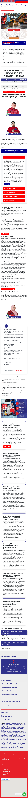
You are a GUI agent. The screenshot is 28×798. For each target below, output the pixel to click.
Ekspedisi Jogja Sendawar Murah (10, 690)
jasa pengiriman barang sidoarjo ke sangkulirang (13, 733)
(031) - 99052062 (14, 665)
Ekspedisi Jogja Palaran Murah (9, 694)
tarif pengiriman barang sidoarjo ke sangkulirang (13, 747)
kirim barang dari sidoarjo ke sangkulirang (13, 736)
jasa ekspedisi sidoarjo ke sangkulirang (12, 732)
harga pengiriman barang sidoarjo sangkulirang (13, 730)
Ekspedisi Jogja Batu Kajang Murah (10, 683)
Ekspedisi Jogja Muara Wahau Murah (11, 701)
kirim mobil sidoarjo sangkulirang (16, 738)
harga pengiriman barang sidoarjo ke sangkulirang (12, 729)
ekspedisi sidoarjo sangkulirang (16, 727)
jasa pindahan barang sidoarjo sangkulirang (12, 734)
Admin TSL (7, 719)
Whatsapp (6, 184)
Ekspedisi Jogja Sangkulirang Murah (11, 704)
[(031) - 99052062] (14, 661)
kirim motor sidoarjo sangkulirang (9, 739)
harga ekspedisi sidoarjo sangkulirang (10, 728)
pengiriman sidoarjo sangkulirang (17, 743)
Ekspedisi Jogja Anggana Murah (10, 697)
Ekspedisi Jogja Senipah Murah (9, 687)
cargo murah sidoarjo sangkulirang (12, 723)
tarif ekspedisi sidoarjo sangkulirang (10, 744)
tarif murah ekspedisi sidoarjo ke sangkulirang (13, 745)
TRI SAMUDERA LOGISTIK (8, 42)
